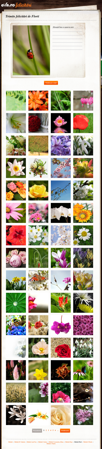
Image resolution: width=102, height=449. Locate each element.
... (58, 430)
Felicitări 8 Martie (87, 442)
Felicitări (10, 442)
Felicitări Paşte (69, 442)
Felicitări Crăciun (42, 442)
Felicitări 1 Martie (51, 444)
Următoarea (65, 430)
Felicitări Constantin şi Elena (56, 442)
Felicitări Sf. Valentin (19, 442)
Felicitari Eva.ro (16, 5)
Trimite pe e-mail (51, 83)
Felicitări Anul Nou (31, 442)
